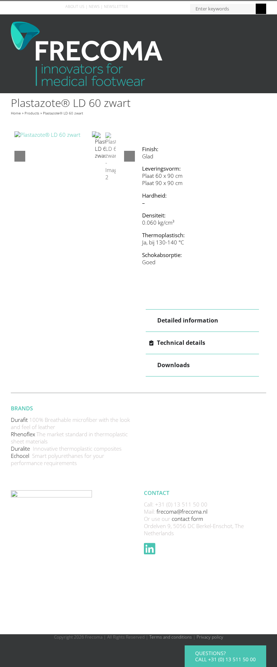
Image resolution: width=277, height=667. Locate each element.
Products (32, 113)
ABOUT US (74, 6)
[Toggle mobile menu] (263, 25)
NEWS (94, 6)
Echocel (21, 455)
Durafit (20, 419)
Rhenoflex (23, 434)
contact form (187, 518)
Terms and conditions (170, 637)
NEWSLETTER (116, 6)
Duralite (21, 448)
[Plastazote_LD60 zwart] (53, 135)
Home (16, 113)
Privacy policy (210, 637)
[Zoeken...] (223, 8)
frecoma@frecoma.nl (182, 511)
